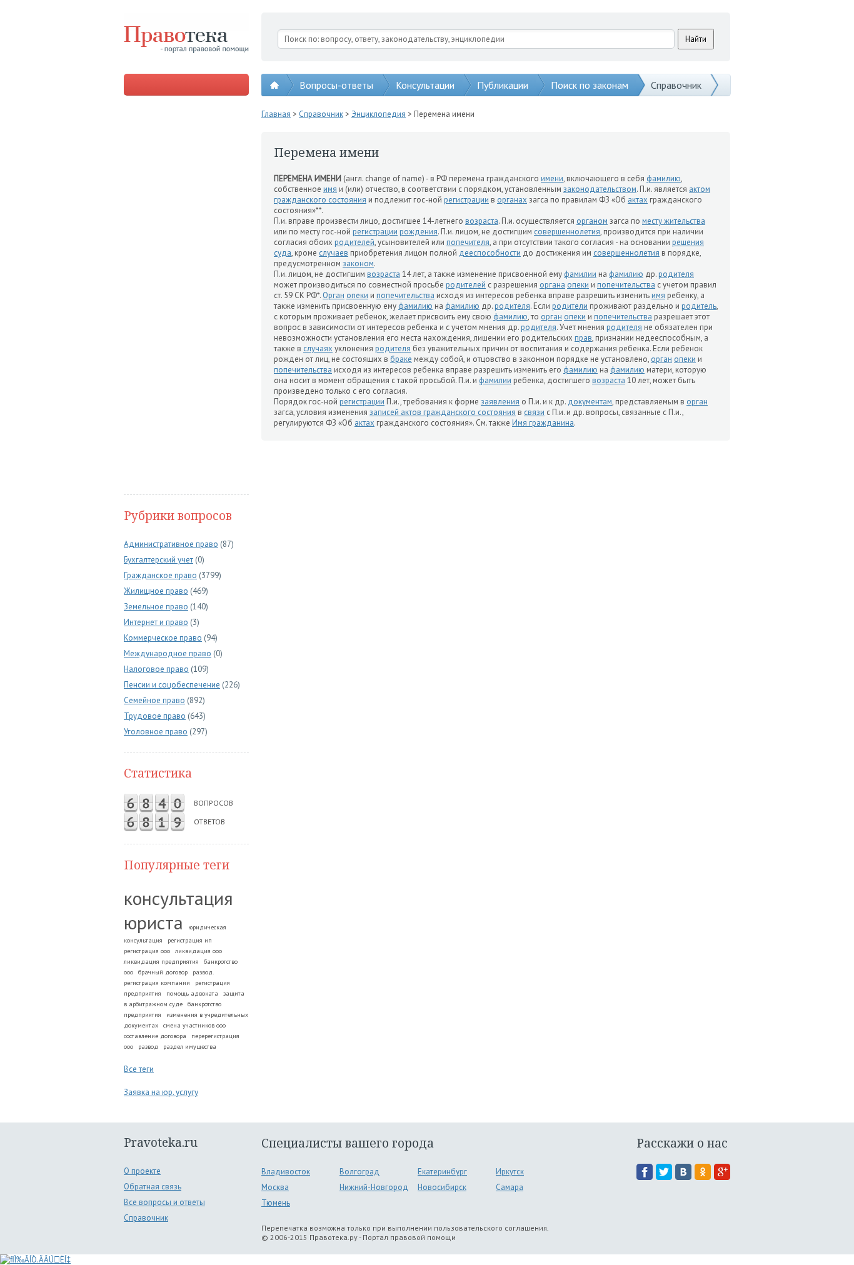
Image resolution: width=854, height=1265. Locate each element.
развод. (203, 972)
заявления (500, 401)
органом (592, 221)
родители (570, 306)
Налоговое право (156, 669)
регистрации (466, 199)
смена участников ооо (194, 1025)
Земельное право (156, 606)
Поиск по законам (589, 85)
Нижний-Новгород (373, 1187)
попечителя (468, 242)
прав (583, 337)
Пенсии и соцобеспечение (172, 684)
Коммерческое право (163, 637)
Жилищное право (156, 591)
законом (358, 263)
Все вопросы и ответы (164, 1202)
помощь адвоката (192, 993)
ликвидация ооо (198, 951)
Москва (275, 1187)
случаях (318, 348)
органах (512, 199)
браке (401, 359)
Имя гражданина (543, 423)
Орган (333, 295)
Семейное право (154, 700)
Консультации (425, 85)
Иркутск (510, 1171)
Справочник (676, 85)
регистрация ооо (147, 951)
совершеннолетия (567, 231)
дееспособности (490, 253)
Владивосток (285, 1171)
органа (552, 284)
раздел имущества (189, 1046)
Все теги (139, 1069)
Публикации (502, 85)
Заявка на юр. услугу (161, 1092)
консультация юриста (178, 910)
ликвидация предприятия (161, 962)
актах (638, 199)
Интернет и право (156, 622)
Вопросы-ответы (336, 85)
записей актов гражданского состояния (442, 412)
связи (534, 412)
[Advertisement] (186, 296)
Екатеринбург (442, 1171)
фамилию (663, 178)
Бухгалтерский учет (158, 559)
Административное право (171, 544)
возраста (481, 221)
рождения (418, 231)
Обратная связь (152, 1186)
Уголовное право (156, 731)
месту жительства (673, 221)
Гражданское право (160, 575)
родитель (698, 306)
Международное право (167, 653)
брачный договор (163, 972)
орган (551, 316)
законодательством (599, 189)
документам (590, 401)
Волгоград (359, 1171)
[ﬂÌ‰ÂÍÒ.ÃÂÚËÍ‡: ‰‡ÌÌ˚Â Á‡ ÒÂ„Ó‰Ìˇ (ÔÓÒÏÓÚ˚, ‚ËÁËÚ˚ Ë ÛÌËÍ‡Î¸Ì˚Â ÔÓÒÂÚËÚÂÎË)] (35, 1259)
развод (148, 1046)
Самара (509, 1187)
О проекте (142, 1171)
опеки (578, 284)
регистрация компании (157, 983)
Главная (276, 114)
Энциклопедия (378, 114)
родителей (354, 242)
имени (552, 178)
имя (330, 189)
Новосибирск (442, 1187)
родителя (676, 274)
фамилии (580, 274)
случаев (333, 253)
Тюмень (275, 1203)
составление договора (155, 1036)
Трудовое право (155, 716)
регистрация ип (190, 940)
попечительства (626, 284)
